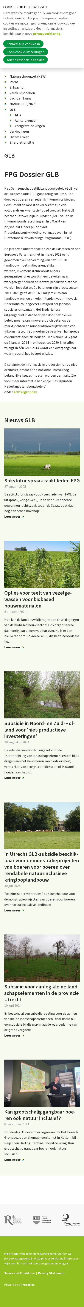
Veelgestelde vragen (30, 126)
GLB (13, 109)
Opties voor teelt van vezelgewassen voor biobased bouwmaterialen (38, 599)
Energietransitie (22, 142)
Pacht (14, 82)
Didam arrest (19, 137)
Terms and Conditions (20, 1273)
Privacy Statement (51, 1273)
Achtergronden (26, 120)
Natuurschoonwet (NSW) (28, 76)
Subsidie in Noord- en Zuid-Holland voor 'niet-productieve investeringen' (39, 729)
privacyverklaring (47, 33)
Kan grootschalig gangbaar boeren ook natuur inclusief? (40, 1114)
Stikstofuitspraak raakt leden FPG (42, 480)
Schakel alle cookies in (23, 44)
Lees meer (12, 516)
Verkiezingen (19, 131)
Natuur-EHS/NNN (23, 104)
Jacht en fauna (20, 98)
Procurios (28, 1285)
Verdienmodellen (22, 93)
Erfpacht (16, 87)
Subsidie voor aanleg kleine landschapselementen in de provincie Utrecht (41, 993)
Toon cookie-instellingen (25, 52)
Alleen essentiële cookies (25, 60)
